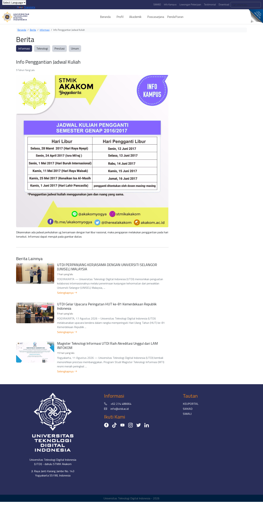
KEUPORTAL (190, 404)
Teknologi (42, 48)
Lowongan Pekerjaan (190, 4)
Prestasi (59, 48)
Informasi (45, 30)
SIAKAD (157, 4)
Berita (33, 30)
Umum (75, 48)
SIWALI (187, 414)
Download (224, 4)
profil (119, 16)
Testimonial (210, 4)
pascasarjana (155, 16)
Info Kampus (170, 4)
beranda (105, 16)
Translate (29, 7)
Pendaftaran (175, 16)
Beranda (22, 30)
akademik (135, 16)
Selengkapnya (65, 293)
